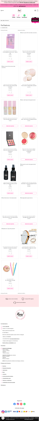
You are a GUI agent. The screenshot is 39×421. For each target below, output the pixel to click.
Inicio (1, 20)
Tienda (13, 17)
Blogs (4, 372)
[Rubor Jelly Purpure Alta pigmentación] (28, 108)
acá (10, 340)
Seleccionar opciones (10, 126)
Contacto (4, 374)
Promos (18, 17)
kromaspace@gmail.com (14, 338)
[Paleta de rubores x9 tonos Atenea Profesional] (10, 138)
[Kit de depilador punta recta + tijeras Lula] (10, 40)
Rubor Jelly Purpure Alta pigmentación (29, 119)
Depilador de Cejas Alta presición (10, 248)
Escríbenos (24, 17)
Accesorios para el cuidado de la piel (28, 246)
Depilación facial (9, 50)
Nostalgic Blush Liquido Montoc (29, 217)
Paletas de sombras (32, 50)
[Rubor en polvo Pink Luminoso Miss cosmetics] (10, 74)
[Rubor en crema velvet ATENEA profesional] (28, 138)
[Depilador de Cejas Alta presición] (10, 236)
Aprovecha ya (22, 6)
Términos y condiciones (7, 380)
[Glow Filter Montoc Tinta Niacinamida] (10, 206)
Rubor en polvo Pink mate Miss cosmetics (29, 52)
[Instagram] (18, 404)
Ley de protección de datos (8, 376)
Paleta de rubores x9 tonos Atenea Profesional (10, 150)
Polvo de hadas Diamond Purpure (10, 119)
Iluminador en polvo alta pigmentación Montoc (29, 184)
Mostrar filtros (4, 27)
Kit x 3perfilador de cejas (10, 280)
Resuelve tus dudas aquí (29, 2)
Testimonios (5, 370)
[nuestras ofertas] (35, 23)
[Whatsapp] (24, 404)
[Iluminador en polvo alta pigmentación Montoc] (28, 172)
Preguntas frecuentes (7, 368)
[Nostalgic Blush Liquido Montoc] (28, 206)
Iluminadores (5, 118)
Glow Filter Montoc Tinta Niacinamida (10, 217)
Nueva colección (25, 50)
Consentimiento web (7, 378)
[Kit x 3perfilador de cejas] (10, 269)
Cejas (5, 50)
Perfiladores (14, 50)
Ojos (3, 20)
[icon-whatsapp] (2, 418)
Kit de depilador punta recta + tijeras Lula (10, 52)
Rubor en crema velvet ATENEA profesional (29, 150)
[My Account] (35, 10)
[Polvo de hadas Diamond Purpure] (10, 108)
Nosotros (4, 366)
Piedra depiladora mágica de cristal (29, 248)
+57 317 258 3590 (6, 326)
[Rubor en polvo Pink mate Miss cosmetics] (28, 40)
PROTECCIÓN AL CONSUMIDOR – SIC (9, 342)
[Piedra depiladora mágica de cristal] (28, 236)
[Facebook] (14, 404)
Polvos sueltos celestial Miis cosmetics (28, 85)
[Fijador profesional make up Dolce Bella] (10, 172)
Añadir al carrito (10, 61)
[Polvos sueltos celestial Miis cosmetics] (28, 74)
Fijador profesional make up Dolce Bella (10, 184)
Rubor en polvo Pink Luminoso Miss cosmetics (10, 86)
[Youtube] (21, 404)
